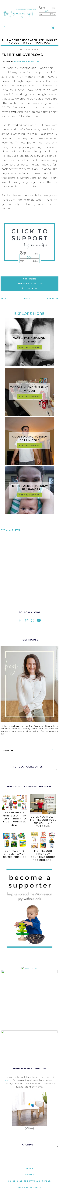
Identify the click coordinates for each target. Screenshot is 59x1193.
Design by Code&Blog (30, 1187)
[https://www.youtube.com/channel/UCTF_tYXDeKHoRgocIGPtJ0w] (39, 620)
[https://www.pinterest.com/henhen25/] (26, 620)
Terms (29, 1168)
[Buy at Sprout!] (29, 1125)
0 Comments (29, 279)
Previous (52, 299)
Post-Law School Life (26, 61)
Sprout (8, 1080)
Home (26, 299)
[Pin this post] (22, 288)
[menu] (3, 26)
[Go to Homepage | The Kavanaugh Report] (29, 19)
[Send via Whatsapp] (36, 288)
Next (3, 299)
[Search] (52, 750)
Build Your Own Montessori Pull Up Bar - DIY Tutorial (43, 821)
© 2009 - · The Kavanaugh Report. (29, 1181)
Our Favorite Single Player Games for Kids (14, 854)
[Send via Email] (32, 288)
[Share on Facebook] (25, 288)
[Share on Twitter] (29, 288)
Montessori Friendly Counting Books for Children (43, 855)
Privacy (29, 1175)
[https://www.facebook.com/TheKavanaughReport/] (20, 620)
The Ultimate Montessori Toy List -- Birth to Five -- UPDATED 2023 (15, 818)
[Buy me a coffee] (29, 242)
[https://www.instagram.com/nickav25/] (32, 620)
